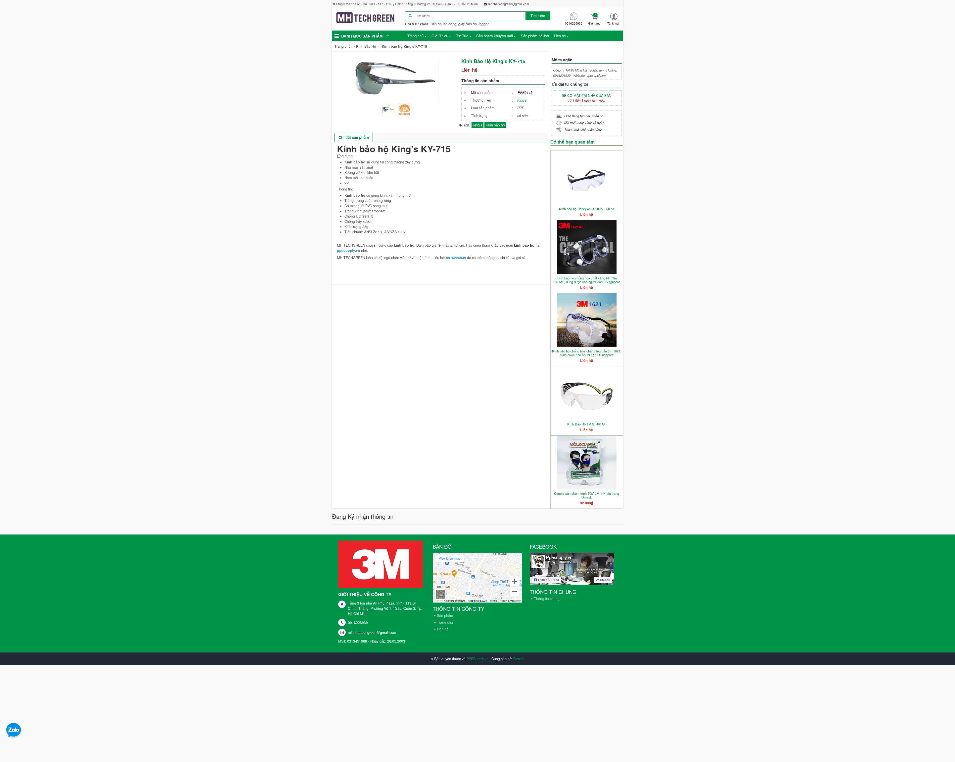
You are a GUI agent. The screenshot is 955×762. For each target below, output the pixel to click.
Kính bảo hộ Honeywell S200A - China (586, 209)
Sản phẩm (445, 615)
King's (522, 100)
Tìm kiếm (537, 15)
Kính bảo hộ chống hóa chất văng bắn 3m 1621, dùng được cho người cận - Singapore (586, 353)
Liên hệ (443, 628)
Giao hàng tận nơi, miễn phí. (584, 116)
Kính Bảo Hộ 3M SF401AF (586, 424)
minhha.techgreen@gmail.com (372, 632)
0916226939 (358, 622)
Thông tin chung (547, 598)
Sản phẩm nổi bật (535, 35)
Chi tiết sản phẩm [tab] (353, 137)
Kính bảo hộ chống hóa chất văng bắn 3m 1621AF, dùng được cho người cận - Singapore (586, 280)
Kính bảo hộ (495, 124)
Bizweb (519, 658)
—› (368, 46)
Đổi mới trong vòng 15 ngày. (584, 122)
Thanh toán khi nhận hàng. (583, 129)
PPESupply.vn (477, 658)
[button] (613, 18)
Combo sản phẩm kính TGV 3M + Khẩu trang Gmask (586, 495)
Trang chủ (445, 622)
